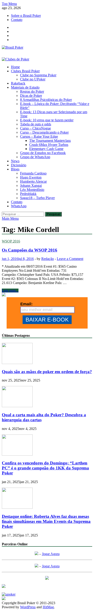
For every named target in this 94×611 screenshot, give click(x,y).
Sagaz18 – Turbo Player (37, 198)
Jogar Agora (51, 554)
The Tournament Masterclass (50, 140)
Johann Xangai (31, 185)
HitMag (48, 607)
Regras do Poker (32, 91)
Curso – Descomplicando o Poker (44, 132)
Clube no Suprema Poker (38, 75)
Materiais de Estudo (25, 87)
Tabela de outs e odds (35, 124)
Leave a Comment (70, 259)
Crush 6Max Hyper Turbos (48, 145)
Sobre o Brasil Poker (26, 15)
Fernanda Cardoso (33, 173)
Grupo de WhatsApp (35, 157)
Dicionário (18, 165)
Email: (26, 304)
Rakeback (18, 83)
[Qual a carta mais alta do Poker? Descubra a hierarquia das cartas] (17, 406)
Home (15, 67)
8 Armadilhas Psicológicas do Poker (46, 100)
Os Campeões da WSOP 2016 (29, 250)
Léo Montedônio (32, 190)
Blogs (15, 169)
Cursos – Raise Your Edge (39, 136)
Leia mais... (10, 290)
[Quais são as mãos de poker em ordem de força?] (17, 363)
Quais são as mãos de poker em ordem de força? (47, 371)
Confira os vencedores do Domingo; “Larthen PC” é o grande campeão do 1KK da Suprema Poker (45, 468)
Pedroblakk (28, 194)
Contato (16, 20)
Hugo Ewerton (31, 177)
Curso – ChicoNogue (35, 128)
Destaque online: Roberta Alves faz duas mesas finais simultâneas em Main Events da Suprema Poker (46, 521)
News (15, 161)
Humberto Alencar (33, 181)
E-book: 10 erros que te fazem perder (46, 120)
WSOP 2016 (11, 241)
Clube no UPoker (32, 79)
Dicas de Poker (31, 95)
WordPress (28, 607)
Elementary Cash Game (46, 149)
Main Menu (10, 218)
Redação (47, 259)
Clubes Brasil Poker (25, 71)
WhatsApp (18, 206)
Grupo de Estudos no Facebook (43, 153)
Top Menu (9, 4)
